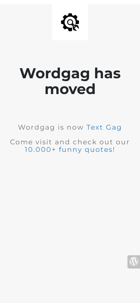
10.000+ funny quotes (69, 149)
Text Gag (104, 127)
